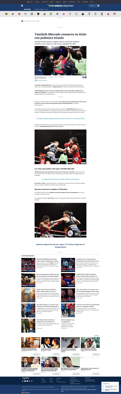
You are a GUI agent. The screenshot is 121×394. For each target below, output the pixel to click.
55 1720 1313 (87, 381)
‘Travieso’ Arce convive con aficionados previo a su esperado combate (88, 305)
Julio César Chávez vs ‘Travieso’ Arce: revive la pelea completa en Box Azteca (87, 290)
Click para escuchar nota (42, 80)
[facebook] (30, 381)
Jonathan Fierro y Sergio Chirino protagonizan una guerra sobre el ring (87, 260)
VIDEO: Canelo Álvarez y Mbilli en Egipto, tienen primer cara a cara (46, 290)
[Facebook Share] (83, 77)
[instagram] (25, 381)
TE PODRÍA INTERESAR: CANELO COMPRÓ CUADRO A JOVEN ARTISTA (60, 179)
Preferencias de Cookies (73, 386)
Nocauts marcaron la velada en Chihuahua (111, 390)
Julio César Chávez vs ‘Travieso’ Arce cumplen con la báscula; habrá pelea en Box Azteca (48, 306)
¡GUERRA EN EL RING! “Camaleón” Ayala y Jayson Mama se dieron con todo (86, 275)
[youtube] (27, 381)
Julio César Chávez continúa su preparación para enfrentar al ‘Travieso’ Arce (45, 321)
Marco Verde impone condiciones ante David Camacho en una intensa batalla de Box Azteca (47, 275)
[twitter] (23, 381)
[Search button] (98, 5)
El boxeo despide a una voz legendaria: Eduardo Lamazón (68, 321)
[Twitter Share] (85, 77)
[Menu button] (26, 5)
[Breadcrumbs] (22, 21)
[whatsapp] (31, 381)
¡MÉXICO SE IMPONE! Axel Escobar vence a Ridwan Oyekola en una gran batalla (47, 260)
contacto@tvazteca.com (89, 379)
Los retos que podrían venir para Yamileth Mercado (111, 387)
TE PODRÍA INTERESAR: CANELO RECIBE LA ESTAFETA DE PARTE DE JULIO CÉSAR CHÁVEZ (60, 118)
